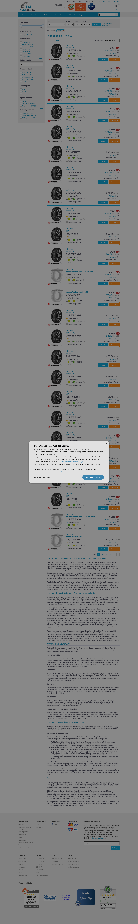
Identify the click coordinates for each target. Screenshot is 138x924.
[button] (42, 477)
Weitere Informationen (63, 472)
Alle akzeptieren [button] (93, 477)
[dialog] (69, 462)
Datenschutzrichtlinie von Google (71, 462)
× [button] (106, 443)
